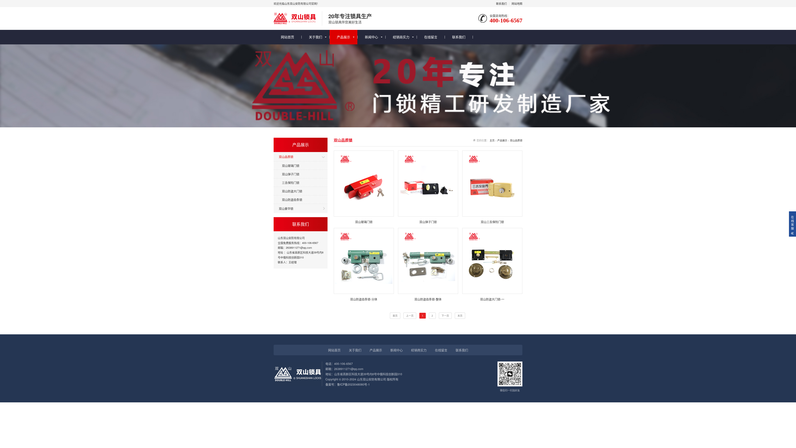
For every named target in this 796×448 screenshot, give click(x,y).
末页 (459, 315)
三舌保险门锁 (290, 182)
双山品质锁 (286, 157)
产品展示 (343, 37)
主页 (492, 140)
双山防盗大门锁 (292, 191)
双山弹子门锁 (290, 174)
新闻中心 (371, 37)
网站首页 (287, 37)
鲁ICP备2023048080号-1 (353, 384)
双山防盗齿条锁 (292, 199)
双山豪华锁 (286, 208)
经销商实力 (401, 37)
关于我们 (315, 37)
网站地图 (517, 3)
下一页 (445, 315)
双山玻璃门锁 (290, 165)
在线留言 (430, 37)
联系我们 (501, 3)
